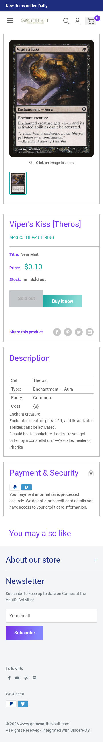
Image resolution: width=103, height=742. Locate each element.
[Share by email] (90, 332)
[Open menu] (10, 20)
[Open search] (66, 21)
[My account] (77, 21)
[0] (91, 21)
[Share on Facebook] (57, 332)
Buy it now (62, 301)
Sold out (26, 298)
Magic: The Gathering (31, 237)
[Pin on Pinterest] (68, 332)
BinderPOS (80, 730)
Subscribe (24, 632)
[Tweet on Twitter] (79, 332)
